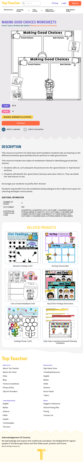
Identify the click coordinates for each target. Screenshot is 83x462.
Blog (4, 380)
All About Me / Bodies (22, 26)
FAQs (5, 376)
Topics (10, 26)
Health (5, 419)
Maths (46, 380)
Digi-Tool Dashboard (49, 10)
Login (64, 3)
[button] (11, 129)
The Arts (6, 427)
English (46, 376)
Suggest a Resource (51, 404)
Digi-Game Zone (70, 10)
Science (46, 387)
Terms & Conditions (11, 384)
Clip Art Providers (10, 391)
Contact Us (48, 415)
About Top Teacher (11, 368)
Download (21, 123)
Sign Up (75, 3)
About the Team (10, 372)
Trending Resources (51, 372)
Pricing (55, 3)
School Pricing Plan (51, 407)
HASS (45, 384)
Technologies (8, 423)
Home (4, 26)
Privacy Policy (8, 387)
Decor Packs (48, 391)
